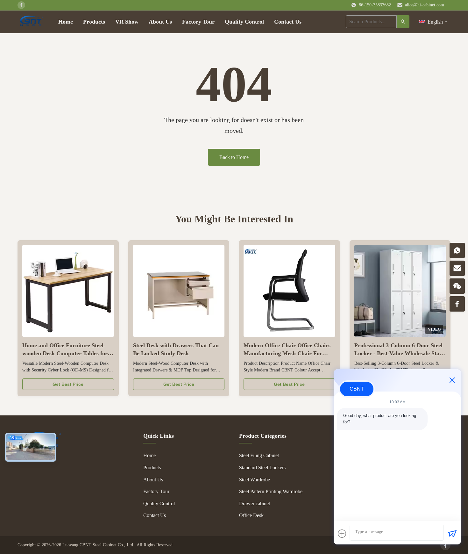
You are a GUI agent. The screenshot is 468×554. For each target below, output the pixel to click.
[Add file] (341, 534)
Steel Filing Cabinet (259, 455)
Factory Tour (198, 21)
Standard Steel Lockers (262, 467)
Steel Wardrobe (254, 479)
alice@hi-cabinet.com (424, 5)
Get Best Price (68, 384)
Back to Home (234, 157)
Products (94, 21)
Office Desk (251, 515)
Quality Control (244, 21)
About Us (160, 21)
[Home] (32, 21)
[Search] (403, 21)
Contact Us (287, 21)
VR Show (126, 21)
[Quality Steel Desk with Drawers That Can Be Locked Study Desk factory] (179, 291)
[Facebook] (445, 545)
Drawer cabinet (254, 503)
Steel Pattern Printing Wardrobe (270, 491)
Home (65, 21)
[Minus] (452, 380)
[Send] (452, 534)
